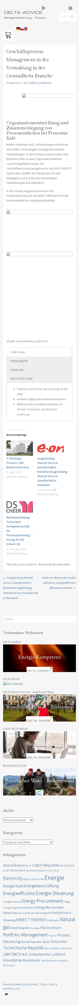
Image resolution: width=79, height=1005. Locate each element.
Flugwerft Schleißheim (22, 907)
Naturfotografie (20, 928)
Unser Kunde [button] (17, 352)
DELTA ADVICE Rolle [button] (21, 378)
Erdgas (67, 901)
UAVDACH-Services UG (61, 948)
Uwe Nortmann (49, 960)
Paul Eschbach (51, 927)
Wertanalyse (9, 965)
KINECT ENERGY (31, 919)
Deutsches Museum (36, 870)
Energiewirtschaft (12, 901)
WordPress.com (11, 988)
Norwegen (35, 928)
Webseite (63, 960)
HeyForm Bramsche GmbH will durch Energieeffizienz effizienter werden (59, 583)
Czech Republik (45, 865)
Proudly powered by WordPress (20, 984)
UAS (46, 948)
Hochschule (60, 912)
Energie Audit (13, 886)
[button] (9, 14)
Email (6, 997)
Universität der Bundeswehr (21, 960)
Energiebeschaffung (41, 885)
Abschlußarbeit (14, 865)
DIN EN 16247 (53, 870)
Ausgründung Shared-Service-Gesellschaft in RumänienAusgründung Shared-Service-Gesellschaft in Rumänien (52, 471)
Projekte (52, 935)
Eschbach (45, 83)
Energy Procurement (42, 901)
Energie (54, 878)
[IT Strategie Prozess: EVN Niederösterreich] (19, 448)
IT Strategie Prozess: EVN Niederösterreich (17, 462)
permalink (63, 564)
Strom (46, 942)
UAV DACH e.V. (15, 954)
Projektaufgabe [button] (19, 361)
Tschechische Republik (23, 947)
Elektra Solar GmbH (33, 879)
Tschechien (58, 941)
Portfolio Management (25, 934)
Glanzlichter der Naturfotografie (34, 913)
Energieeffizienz (19, 893)
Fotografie (42, 907)
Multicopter (53, 920)
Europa (7, 907)
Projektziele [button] (16, 370)
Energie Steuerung (55, 893)
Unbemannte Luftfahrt (47, 954)
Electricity (13, 878)
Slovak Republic (31, 942)
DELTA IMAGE (18, 870)
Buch (28, 865)
